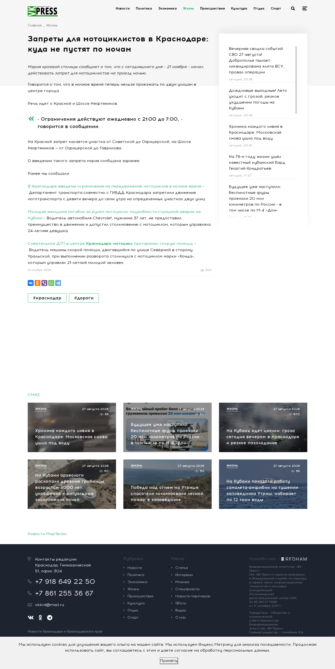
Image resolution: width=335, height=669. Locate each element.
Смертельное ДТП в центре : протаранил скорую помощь (110, 243)
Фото (180, 603)
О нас (180, 617)
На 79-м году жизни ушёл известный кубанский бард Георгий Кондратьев (257, 162)
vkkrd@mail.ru (49, 604)
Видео (180, 610)
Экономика (167, 8)
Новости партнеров (192, 596)
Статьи (181, 568)
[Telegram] (58, 283)
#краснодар (47, 298)
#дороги (84, 298)
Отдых (259, 8)
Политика (144, 8)
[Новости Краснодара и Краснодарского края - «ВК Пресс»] (43, 11)
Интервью (184, 575)
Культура (239, 8)
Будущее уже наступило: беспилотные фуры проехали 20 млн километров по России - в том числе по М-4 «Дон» (255, 198)
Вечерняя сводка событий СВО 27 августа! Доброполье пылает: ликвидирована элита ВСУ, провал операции (256, 60)
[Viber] (44, 283)
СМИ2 (34, 394)
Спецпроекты (187, 589)
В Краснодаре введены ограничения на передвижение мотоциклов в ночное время (114, 186)
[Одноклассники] (37, 283)
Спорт (276, 8)
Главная (35, 25)
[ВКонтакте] (31, 283)
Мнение (182, 582)
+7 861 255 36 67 (64, 593)
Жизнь (188, 8)
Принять (169, 660)
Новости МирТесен (47, 533)
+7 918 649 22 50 (65, 581)
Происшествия (212, 8)
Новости (123, 8)
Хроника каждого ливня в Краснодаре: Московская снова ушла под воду (256, 132)
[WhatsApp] (51, 283)
